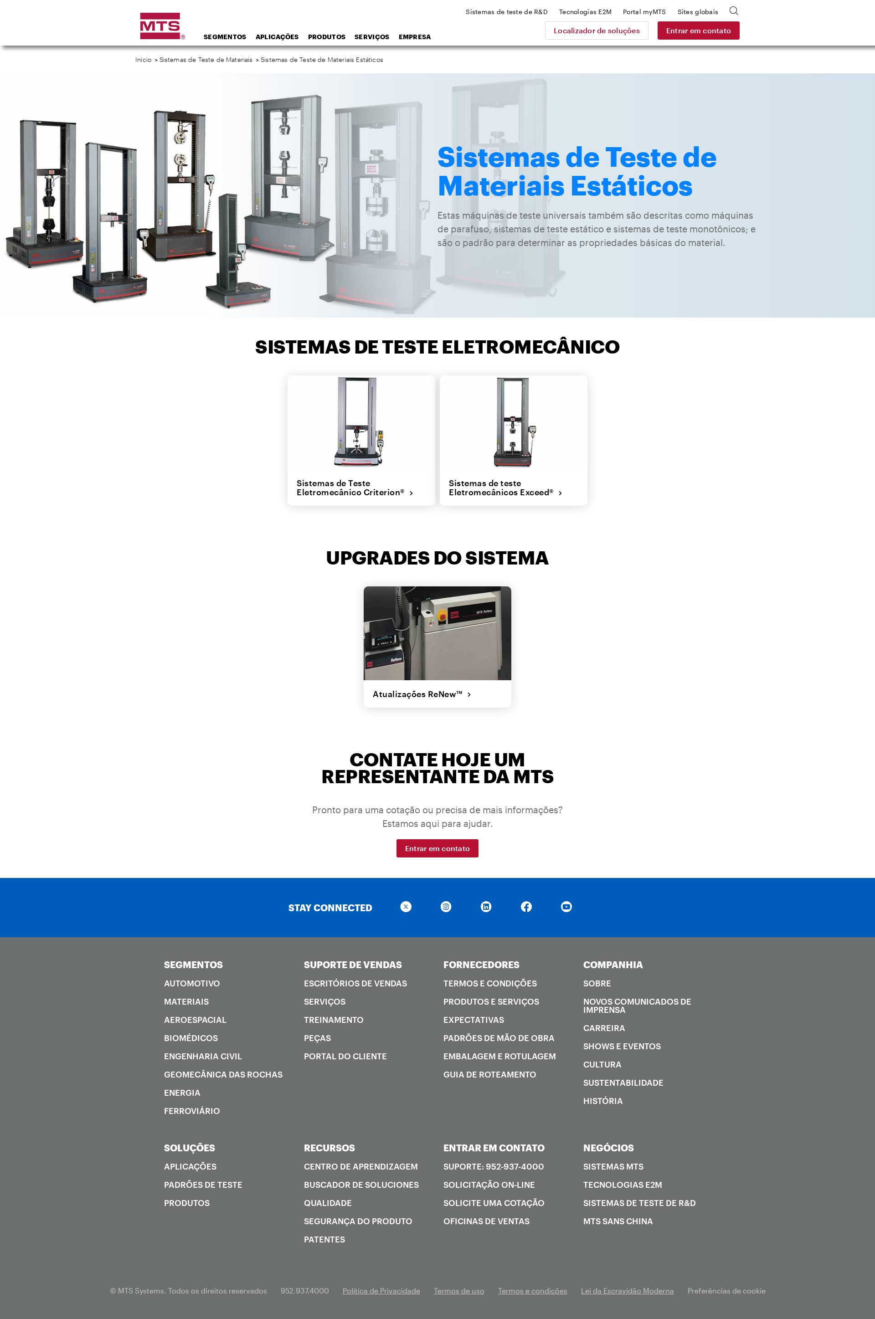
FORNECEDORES (481, 964)
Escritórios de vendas (355, 983)
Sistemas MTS (613, 1166)
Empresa (415, 37)
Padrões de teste (203, 1185)
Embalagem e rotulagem (499, 1056)
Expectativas (473, 1020)
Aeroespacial (195, 1020)
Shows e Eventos (622, 1046)
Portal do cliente (345, 1056)
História (603, 1101)
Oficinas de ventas (486, 1221)
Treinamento (334, 1020)
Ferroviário (192, 1111)
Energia (182, 1093)
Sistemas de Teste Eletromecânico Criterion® (353, 487)
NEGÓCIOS (608, 1147)
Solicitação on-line (489, 1185)
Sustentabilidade (623, 1083)
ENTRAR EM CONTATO (494, 1147)
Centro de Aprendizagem (361, 1166)
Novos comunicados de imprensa (637, 1005)
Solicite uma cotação (494, 1203)
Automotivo (192, 983)
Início (143, 59)
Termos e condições (490, 983)
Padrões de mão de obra (499, 1038)
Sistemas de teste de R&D (639, 1203)
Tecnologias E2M (622, 1185)
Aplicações (277, 37)
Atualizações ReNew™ (420, 693)
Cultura (602, 1064)
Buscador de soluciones (361, 1185)
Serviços (372, 37)
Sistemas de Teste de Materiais (206, 59)
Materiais (186, 1001)
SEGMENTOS (193, 964)
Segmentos (225, 37)
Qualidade (328, 1203)
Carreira (604, 1028)
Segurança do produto (358, 1221)
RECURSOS (329, 1147)
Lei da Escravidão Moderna (627, 1290)
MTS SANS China (618, 1221)
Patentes (324, 1239)
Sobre (597, 983)
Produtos (326, 37)
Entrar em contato (698, 30)
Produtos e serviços (491, 1001)
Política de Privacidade (381, 1290)
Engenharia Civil (203, 1056)
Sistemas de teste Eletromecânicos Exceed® (503, 487)
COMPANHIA (613, 964)
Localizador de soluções (597, 30)
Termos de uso (459, 1290)
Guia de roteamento (489, 1074)
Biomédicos (191, 1038)
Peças (317, 1038)
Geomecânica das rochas (223, 1074)
